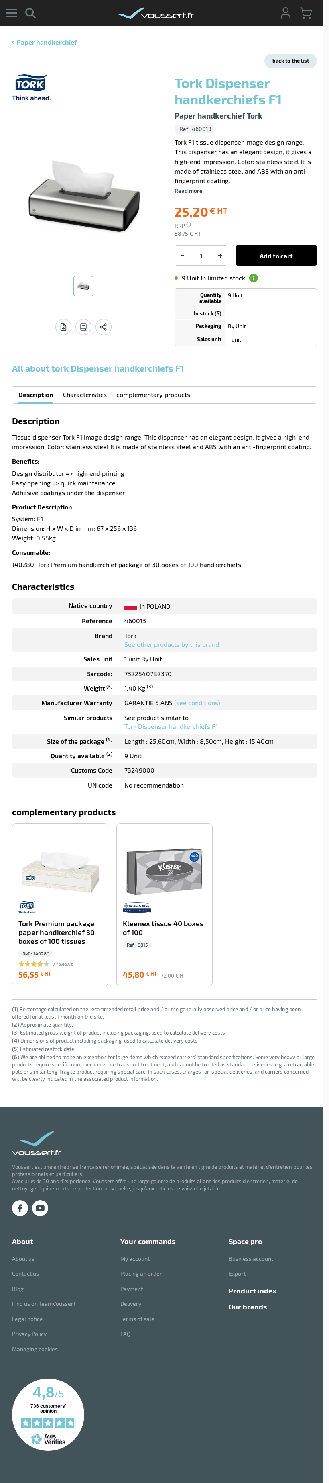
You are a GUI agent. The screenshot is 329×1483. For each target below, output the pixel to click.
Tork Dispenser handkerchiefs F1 (171, 726)
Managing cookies (35, 1349)
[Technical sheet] (63, 327)
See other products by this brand (171, 644)
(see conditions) (197, 702)
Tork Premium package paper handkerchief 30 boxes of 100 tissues (56, 932)
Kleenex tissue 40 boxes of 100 (163, 928)
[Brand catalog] (83, 327)
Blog (18, 1288)
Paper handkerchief (47, 42)
